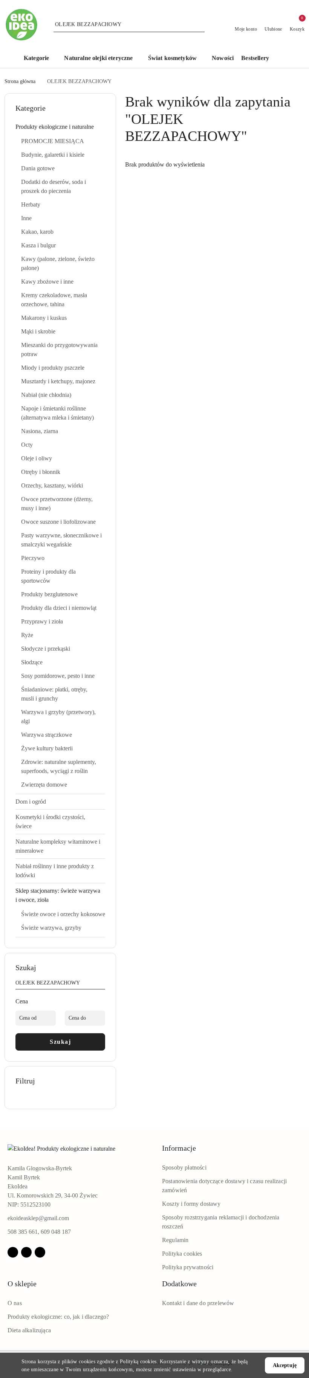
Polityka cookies (182, 1253)
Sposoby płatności (184, 1167)
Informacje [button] (179, 1148)
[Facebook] (13, 1252)
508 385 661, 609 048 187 (39, 1231)
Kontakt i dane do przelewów (198, 1303)
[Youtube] (40, 1252)
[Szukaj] (102, 984)
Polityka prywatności (187, 1267)
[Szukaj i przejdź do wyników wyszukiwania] (200, 24)
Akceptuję (285, 1365)
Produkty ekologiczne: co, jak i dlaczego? (58, 1316)
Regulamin (175, 1240)
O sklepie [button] (22, 1283)
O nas (15, 1303)
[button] (40, 58)
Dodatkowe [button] (179, 1283)
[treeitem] (60, 126)
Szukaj (60, 1042)
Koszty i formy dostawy (191, 1204)
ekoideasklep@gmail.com (38, 1218)
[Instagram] (26, 1252)
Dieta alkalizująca (29, 1330)
